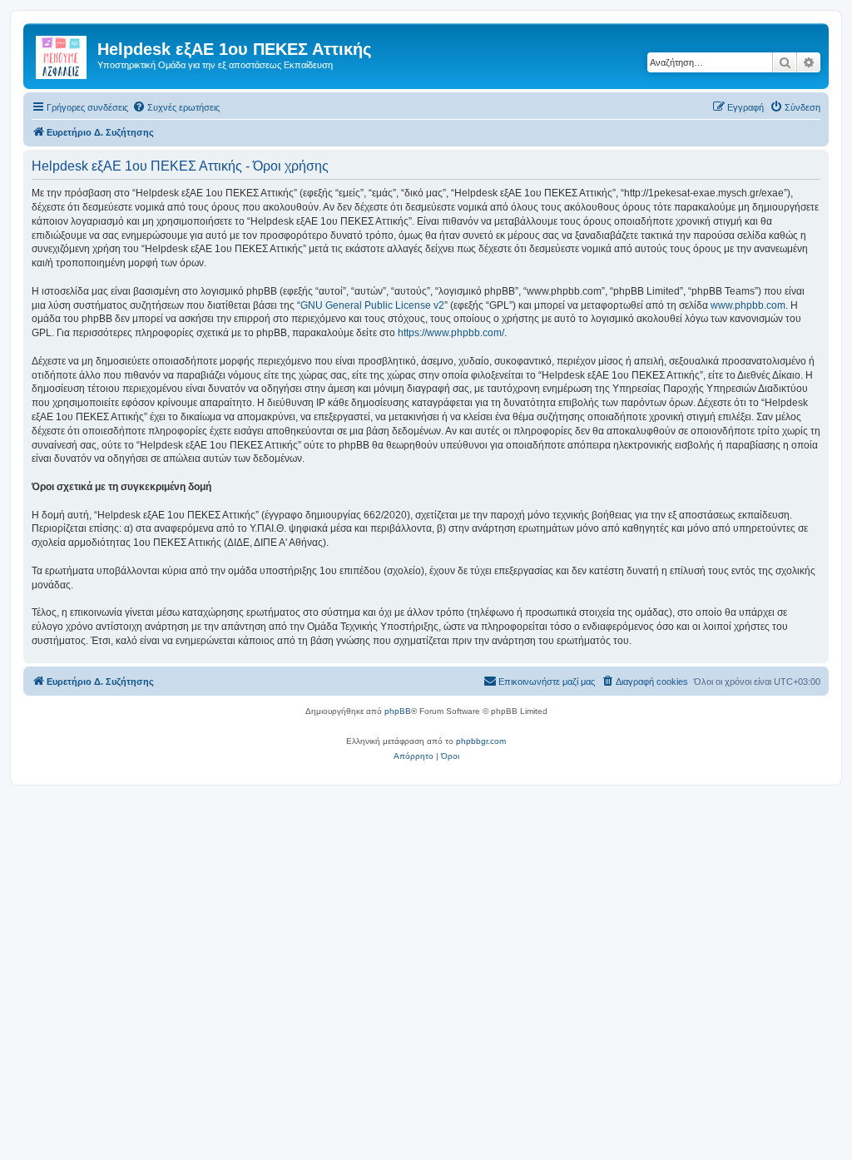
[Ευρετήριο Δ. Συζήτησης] (62, 54)
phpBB (397, 711)
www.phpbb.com (748, 305)
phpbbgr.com (481, 741)
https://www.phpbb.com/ (451, 333)
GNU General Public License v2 (372, 305)
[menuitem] (176, 107)
